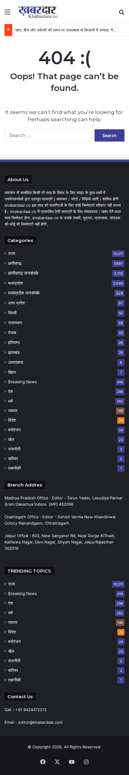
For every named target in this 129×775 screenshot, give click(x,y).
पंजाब (12, 332)
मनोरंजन (14, 429)
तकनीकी (14, 468)
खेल (11, 439)
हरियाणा (14, 342)
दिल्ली (12, 312)
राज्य (11, 253)
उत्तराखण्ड (15, 362)
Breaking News (22, 381)
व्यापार (12, 410)
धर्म (10, 401)
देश (10, 391)
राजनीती (14, 449)
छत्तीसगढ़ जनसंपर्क (23, 273)
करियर (13, 458)
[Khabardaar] (39, 11)
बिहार (12, 372)
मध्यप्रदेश (15, 283)
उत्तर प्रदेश (16, 302)
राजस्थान (15, 322)
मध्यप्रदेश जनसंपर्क (24, 293)
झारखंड (14, 352)
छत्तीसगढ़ (15, 263)
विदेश (12, 420)
